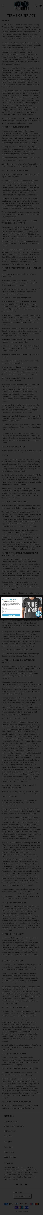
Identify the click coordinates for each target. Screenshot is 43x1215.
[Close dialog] (41, 599)
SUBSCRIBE (11, 615)
